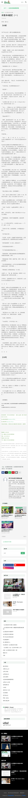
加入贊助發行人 (6, 642)
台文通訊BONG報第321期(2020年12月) (7, 530)
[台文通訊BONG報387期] (5, 746)
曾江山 (3, 468)
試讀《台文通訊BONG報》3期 (10, 650)
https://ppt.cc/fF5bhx (11, 419)
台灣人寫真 (5, 671)
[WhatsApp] (9, 472)
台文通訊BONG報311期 (18, 466)
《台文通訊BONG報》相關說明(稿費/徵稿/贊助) (13, 628)
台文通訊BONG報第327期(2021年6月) (7, 516)
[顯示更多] (19, 472)
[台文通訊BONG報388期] (5, 739)
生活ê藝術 (5, 692)
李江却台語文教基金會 (15, 478)
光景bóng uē (6, 668)
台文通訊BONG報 (9, 12)
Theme (23, 795)
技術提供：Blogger (9, 707)
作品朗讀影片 (6, 639)
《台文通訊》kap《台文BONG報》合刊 (12, 647)
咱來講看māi (6, 684)
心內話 (4, 687)
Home (5, 792)
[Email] (16, 472)
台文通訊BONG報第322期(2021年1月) (20, 516)
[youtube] (19, 565)
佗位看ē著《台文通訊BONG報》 (10, 644)
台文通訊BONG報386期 (17, 751)
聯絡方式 (5, 652)
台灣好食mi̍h (6, 674)
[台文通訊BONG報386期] (5, 754)
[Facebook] (2, 472)
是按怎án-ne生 (6, 690)
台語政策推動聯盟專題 (8, 8)
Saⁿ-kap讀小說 (9, 468)
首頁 (2, 12)
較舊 (25, 536)
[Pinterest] (13, 472)
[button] (2, 2)
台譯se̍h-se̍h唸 (6, 682)
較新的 (3, 536)
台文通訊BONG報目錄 (8, 634)
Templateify (11, 795)
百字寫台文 (5, 695)
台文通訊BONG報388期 (17, 736)
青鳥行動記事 (6, 700)
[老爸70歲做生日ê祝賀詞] (7, 612)
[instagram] (8, 568)
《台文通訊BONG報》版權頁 (10, 624)
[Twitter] (6, 472)
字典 (4, 655)
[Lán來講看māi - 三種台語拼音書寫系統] (7, 597)
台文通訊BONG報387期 (17, 744)
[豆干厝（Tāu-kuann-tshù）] (7, 604)
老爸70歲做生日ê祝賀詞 (18, 609)
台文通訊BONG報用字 (8, 631)
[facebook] (8, 565)
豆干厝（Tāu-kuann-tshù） (18, 602)
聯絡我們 (22, 792)
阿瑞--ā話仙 (6, 698)
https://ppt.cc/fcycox (10, 421)
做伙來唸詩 (5, 666)
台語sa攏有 (5, 676)
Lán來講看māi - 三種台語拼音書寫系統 (19, 595)
